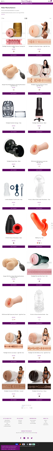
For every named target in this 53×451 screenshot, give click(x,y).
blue (13, 204)
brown (39, 396)
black (39, 128)
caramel (14, 319)
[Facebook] (20, 438)
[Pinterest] (28, 438)
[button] (25, 18)
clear (13, 128)
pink (13, 51)
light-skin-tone (39, 51)
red (37, 243)
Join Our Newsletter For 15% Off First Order (27, 3)
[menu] (2, 1)
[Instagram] (24, 438)
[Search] (3, 1)
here (36, 432)
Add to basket (14, 55)
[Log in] (49, 1)
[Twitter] (31, 438)
